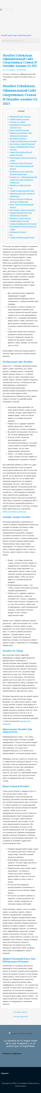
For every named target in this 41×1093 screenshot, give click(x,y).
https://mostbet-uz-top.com (14, 512)
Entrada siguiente (20, 1017)
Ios (11, 188)
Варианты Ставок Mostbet (20, 185)
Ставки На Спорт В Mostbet (21, 163)
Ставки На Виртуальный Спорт (22, 191)
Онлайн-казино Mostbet (19, 119)
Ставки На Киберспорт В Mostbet (23, 141)
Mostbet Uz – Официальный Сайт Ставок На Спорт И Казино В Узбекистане (23, 180)
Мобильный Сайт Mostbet (20, 117)
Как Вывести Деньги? (18, 139)
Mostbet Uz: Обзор (17, 122)
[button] (20, 26)
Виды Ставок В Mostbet (19, 130)
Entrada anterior (20, 1012)
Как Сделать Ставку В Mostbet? (22, 144)
